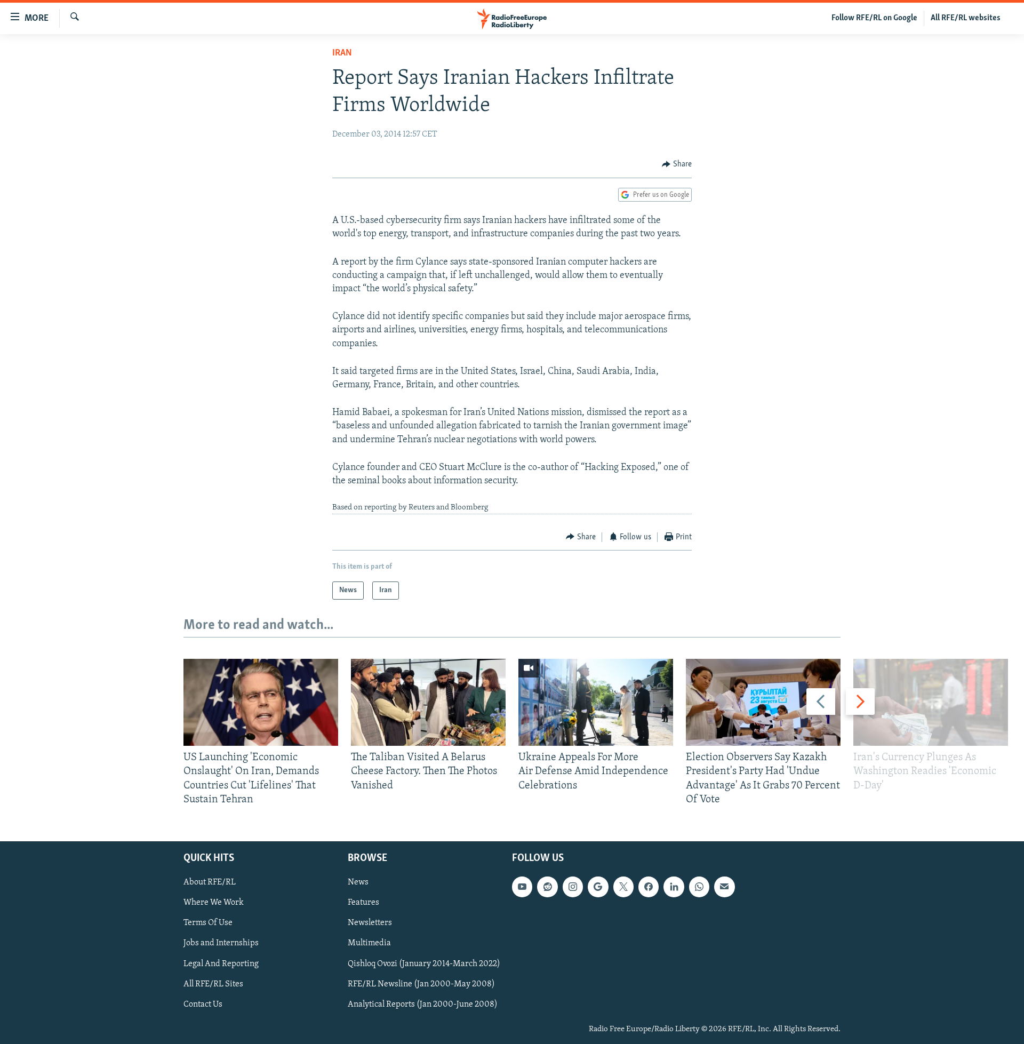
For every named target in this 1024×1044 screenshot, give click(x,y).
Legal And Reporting (221, 963)
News (358, 882)
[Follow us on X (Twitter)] (623, 886)
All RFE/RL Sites (213, 984)
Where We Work (213, 902)
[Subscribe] (724, 886)
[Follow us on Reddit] (547, 886)
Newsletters (370, 923)
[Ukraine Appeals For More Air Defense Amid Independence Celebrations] (595, 702)
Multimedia (369, 943)
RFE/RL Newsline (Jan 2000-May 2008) (421, 984)
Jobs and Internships (221, 943)
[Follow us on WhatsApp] (699, 886)
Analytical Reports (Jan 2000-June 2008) (423, 1004)
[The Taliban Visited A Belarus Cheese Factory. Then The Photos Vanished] (428, 702)
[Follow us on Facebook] (648, 886)
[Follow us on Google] (598, 886)
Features (363, 902)
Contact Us (202, 1004)
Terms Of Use (208, 923)
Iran (342, 53)
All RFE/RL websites (966, 18)
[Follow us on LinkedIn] (673, 886)
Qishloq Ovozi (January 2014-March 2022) (424, 963)
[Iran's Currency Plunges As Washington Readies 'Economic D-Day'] (930, 702)
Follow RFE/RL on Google (874, 18)
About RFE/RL (209, 882)
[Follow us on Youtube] (522, 886)
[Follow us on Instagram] (573, 886)
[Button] (677, 164)
